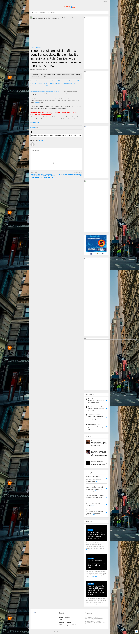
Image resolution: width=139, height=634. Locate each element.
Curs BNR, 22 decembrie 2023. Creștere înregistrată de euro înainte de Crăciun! (54, 83)
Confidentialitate (51, 12)
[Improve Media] (69, 8)
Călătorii (90, 558)
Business (67, 617)
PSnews (37, 102)
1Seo (59, 631)
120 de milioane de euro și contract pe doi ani (70, 174)
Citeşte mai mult (34, 122)
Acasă (35, 12)
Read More (89, 549)
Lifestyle (61, 622)
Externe (68, 620)
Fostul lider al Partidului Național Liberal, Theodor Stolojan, (46, 91)
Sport (68, 625)
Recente (88, 436)
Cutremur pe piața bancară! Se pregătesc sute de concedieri (48, 85)
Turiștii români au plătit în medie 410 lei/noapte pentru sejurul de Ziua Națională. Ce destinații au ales (96, 590)
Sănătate (61, 625)
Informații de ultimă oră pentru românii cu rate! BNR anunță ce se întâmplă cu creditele (55, 80)
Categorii (42, 12)
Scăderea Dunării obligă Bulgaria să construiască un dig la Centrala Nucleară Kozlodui (99, 463)
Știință (74, 625)
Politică (69, 622)
